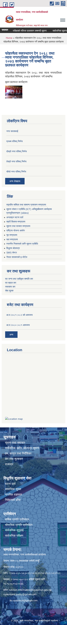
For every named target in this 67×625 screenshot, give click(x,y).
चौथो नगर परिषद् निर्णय (16, 171)
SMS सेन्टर (11, 252)
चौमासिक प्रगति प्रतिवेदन (18, 525)
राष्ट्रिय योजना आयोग (15, 230)
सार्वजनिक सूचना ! (56, 30)
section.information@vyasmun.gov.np (30, 589)
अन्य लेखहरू (14, 181)
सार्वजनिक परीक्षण (14, 535)
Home (9, 37)
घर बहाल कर (10, 282)
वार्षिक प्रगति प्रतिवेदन (17, 519)
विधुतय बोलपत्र (13, 248)
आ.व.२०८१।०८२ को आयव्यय (19, 315)
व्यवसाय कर (10, 286)
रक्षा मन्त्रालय (12, 239)
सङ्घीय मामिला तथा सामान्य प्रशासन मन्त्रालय (26, 204)
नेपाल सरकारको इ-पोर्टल (16, 257)
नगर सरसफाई (12, 131)
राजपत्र (9, 464)
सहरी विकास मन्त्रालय (15, 221)
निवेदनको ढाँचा (13, 500)
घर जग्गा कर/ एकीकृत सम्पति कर (19, 278)
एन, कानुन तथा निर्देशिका (18, 453)
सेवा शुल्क (9, 290)
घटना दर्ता (10, 483)
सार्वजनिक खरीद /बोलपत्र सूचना (22, 448)
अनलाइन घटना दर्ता (14, 217)
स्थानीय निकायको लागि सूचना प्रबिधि (22, 243)
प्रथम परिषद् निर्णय (14, 141)
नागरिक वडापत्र (13, 494)
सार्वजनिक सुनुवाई (14, 530)
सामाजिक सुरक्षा (13, 489)
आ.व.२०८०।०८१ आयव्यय (18, 325)
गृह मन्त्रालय (11, 235)
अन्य (11, 334)
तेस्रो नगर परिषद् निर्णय (16, 161)
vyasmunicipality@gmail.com (19, 594)
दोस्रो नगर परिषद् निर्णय (16, 151)
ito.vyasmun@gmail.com (24, 600)
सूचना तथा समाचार (15, 442)
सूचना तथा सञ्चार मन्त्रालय (18, 226)
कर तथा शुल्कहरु (14, 458)
